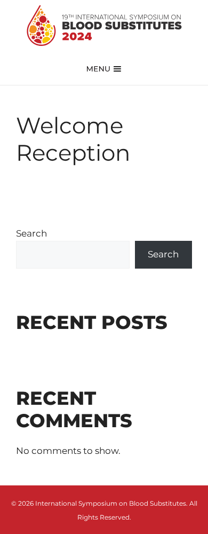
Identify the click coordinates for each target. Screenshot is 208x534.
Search (31, 233)
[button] (104, 68)
